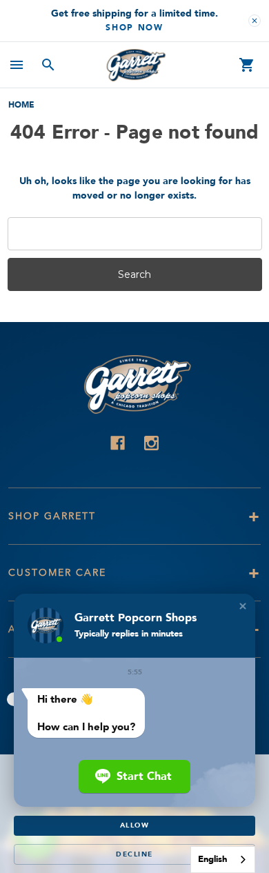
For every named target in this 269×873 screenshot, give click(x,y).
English (212, 859)
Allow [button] (135, 825)
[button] (243, 606)
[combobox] (222, 859)
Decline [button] (134, 854)
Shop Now (134, 27)
